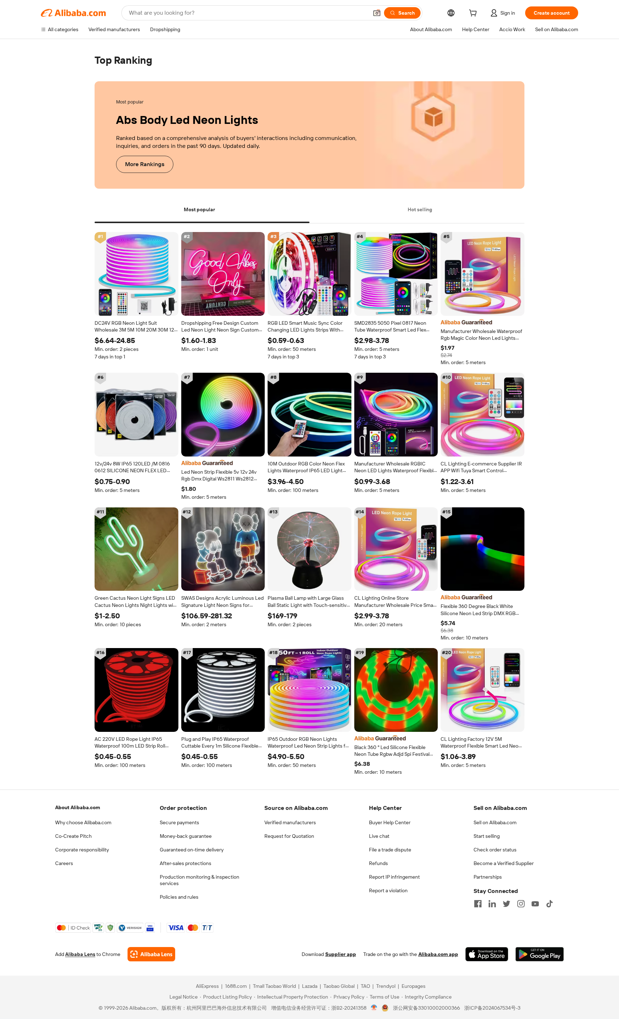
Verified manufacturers (290, 822)
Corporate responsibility (82, 850)
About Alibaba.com (77, 807)
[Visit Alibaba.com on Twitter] (506, 903)
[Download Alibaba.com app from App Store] (486, 954)
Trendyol (385, 986)
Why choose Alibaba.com (83, 822)
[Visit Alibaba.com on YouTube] (535, 903)
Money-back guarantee (186, 836)
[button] (377, 13)
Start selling (487, 836)
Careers (64, 863)
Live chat (379, 836)
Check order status (495, 850)
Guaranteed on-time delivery (192, 850)
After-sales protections (185, 863)
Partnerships (488, 877)
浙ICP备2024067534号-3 (492, 1008)
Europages (414, 986)
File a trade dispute (390, 850)
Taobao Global (339, 986)
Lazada (309, 986)
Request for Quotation (289, 836)
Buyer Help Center (390, 822)
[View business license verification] (374, 1008)
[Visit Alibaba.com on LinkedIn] (492, 903)
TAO (365, 986)
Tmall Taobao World (274, 986)
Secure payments (179, 822)
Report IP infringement (394, 877)
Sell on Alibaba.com (495, 822)
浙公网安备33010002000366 (426, 1008)
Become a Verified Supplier (504, 863)
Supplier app (340, 954)
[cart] (474, 14)
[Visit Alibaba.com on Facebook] (478, 903)
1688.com (236, 986)
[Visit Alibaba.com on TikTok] (549, 903)
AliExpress (207, 986)
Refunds (378, 863)
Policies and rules (179, 897)
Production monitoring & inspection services (199, 880)
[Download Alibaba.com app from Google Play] (539, 954)
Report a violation (388, 890)
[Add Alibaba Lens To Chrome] (151, 954)
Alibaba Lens (80, 954)
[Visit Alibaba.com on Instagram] (521, 903)
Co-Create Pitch (73, 836)
